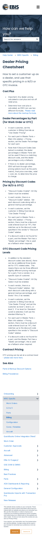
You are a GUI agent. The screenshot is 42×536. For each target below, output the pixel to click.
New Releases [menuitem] (10, 500)
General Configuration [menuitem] (13, 488)
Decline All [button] (26, 531)
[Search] (37, 39)
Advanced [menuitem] (8, 455)
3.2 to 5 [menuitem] (9, 408)
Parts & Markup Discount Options (17, 369)
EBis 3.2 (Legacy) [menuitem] (11, 460)
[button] (37, 394)
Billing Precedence (10, 374)
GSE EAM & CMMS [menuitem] (12, 465)
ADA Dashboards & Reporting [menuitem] (16, 484)
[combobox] (19, 39)
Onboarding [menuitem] (9, 394)
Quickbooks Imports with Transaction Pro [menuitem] (20, 494)
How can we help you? (18, 31)
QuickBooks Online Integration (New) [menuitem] (20, 436)
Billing (35, 55)
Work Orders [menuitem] (11, 403)
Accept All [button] (15, 531)
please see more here (13, 358)
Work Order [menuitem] (9, 441)
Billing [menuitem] (9, 417)
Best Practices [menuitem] (10, 474)
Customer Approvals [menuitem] (13, 446)
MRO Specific (23, 55)
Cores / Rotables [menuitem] (13, 427)
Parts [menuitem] (8, 413)
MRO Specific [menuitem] (9, 398)
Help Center (8, 55)
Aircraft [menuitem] (9, 431)
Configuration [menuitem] (12, 422)
